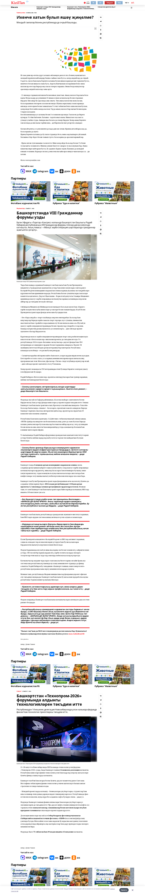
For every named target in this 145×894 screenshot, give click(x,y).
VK (93, 3)
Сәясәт (19, 691)
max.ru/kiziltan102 (76, 634)
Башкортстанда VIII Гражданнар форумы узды (48, 7)
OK (100, 3)
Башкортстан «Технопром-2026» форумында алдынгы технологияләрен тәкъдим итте (81, 7)
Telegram (109, 3)
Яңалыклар (21, 208)
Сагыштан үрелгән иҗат (106, 7)
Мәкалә (14, 7)
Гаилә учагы (21, 13)
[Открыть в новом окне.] (26, 171)
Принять (124, 890)
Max (119, 3)
